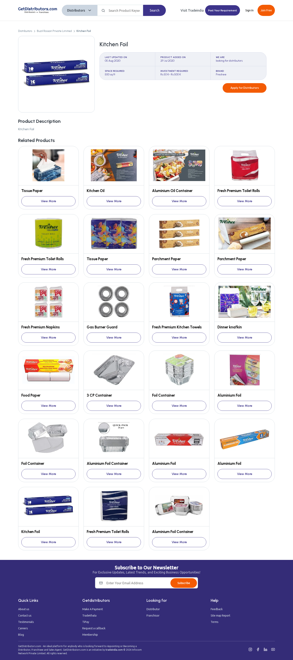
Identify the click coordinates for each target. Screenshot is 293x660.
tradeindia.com (114, 649)
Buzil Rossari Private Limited (54, 31)
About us (23, 609)
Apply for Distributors (244, 88)
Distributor (153, 609)
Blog (21, 634)
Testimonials (26, 622)
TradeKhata (89, 615)
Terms (214, 622)
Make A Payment (92, 609)
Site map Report (220, 615)
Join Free (266, 10)
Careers (23, 628)
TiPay (85, 622)
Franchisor (152, 615)
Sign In (249, 10)
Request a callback (93, 628)
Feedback (217, 609)
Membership (90, 634)
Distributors (76, 10)
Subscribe (183, 583)
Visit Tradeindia (192, 10)
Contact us (24, 615)
